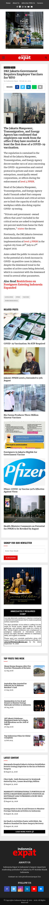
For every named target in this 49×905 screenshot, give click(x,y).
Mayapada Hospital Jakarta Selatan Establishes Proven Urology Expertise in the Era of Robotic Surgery (24, 766)
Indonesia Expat (12, 81)
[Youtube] (34, 889)
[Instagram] (20, 889)
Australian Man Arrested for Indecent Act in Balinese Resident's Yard (15, 686)
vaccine (26, 297)
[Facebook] (7, 889)
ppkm (18, 297)
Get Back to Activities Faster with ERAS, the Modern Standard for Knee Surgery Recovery (23, 822)
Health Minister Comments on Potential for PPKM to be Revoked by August (24, 527)
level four (9, 297)
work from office (11, 301)
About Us (16, 3)
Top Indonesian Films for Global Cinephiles (17, 737)
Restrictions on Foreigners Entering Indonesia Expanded (23, 284)
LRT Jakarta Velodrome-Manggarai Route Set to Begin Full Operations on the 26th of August (16, 721)
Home (8, 3)
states (21, 228)
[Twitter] (13, 889)
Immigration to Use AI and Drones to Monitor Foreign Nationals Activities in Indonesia (17, 703)
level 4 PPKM (27, 181)
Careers (40, 3)
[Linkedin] (27, 889)
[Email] (41, 889)
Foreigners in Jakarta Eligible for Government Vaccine (20, 453)
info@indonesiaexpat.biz (29, 877)
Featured (7, 67)
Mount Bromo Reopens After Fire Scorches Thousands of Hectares (17, 667)
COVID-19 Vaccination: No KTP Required (24, 343)
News (13, 67)
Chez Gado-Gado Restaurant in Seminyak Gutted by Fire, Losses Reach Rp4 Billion (22, 780)
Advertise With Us (28, 3)
